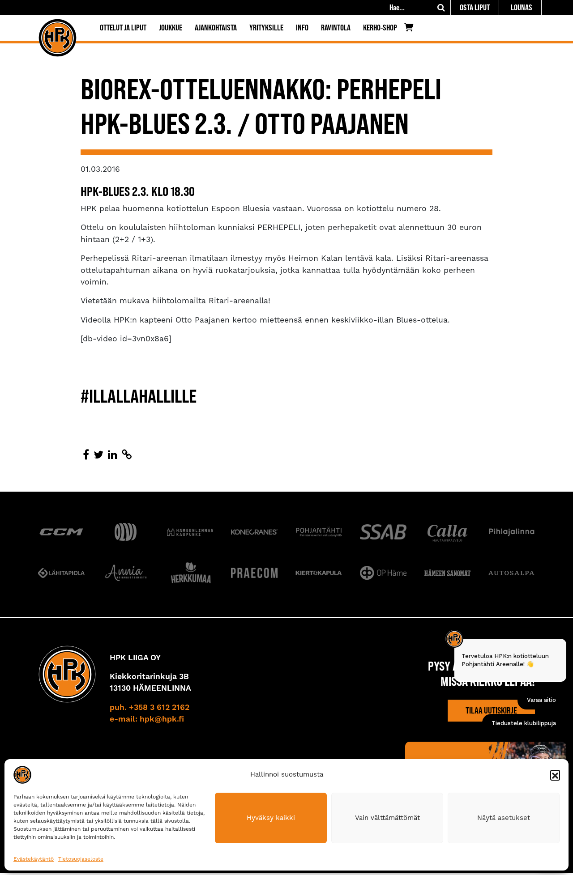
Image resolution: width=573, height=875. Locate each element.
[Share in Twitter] (98, 455)
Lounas (521, 7)
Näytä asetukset (503, 818)
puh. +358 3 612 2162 (149, 708)
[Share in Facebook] (86, 455)
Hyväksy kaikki (271, 818)
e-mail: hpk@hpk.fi (147, 719)
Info (302, 27)
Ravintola (336, 27)
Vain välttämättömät (387, 818)
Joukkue (170, 27)
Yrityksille (266, 27)
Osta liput (475, 7)
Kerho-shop (380, 27)
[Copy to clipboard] (127, 455)
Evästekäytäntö (33, 859)
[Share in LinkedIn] (112, 455)
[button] (555, 774)
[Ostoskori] (411, 29)
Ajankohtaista (216, 27)
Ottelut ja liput (123, 27)
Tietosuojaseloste (80, 859)
